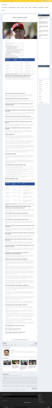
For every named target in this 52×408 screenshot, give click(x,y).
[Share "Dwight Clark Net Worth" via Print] (28, 340)
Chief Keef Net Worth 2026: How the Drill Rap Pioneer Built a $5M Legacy (43, 27)
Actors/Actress (4, 7)
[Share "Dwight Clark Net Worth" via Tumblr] (18, 340)
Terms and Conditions (41, 401)
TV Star (26, 7)
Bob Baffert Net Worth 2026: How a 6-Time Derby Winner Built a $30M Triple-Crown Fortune (23, 368)
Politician (40, 96)
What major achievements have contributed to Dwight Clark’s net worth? (14, 50)
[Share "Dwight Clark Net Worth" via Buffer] (23, 340)
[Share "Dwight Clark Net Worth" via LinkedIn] (21, 340)
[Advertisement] (20, 86)
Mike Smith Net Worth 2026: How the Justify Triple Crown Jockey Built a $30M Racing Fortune (15, 366)
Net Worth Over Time (8, 54)
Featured (40, 88)
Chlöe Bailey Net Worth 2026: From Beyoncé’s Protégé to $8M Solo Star (43, 18)
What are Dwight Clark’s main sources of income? (12, 48)
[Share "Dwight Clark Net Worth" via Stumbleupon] (24, 340)
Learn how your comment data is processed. (19, 389)
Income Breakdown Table (9, 45)
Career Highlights (8, 53)
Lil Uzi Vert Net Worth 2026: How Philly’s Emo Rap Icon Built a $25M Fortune (44, 31)
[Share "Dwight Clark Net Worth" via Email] (26, 340)
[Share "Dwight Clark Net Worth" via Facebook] (15, 340)
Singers (22, 7)
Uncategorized (41, 102)
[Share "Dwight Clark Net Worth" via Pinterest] (19, 340)
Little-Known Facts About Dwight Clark (10, 55)
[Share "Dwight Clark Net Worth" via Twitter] (16, 340)
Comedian (46, 7)
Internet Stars (41, 7)
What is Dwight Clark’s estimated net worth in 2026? (12, 47)
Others (3, 10)
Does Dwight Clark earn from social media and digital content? (13, 52)
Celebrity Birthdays (12, 7)
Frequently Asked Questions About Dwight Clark (12, 46)
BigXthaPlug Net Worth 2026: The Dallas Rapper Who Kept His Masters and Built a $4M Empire (43, 22)
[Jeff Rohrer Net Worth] (7, 362)
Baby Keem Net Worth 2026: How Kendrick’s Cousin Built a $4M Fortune (43, 35)
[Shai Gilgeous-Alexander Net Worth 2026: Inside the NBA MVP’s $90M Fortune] (32, 362)
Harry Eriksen (12, 350)
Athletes (18, 7)
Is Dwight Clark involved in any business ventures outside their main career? (15, 49)
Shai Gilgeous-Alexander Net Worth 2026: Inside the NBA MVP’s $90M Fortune (32, 366)
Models (30, 7)
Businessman (35, 7)
